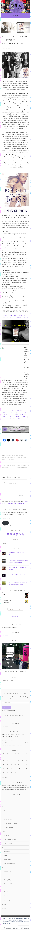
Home (3, 799)
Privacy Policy (7, 859)
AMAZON (7, 315)
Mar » (6, 777)
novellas (13, 457)
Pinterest (21, 417)
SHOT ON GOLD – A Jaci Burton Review (8, 466)
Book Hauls (7, 896)
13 (11, 765)
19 (7, 768)
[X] (20, 534)
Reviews (4, 807)
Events (6, 855)
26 (7, 772)
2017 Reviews (9, 827)
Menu (16, 15)
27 (11, 772)
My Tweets (5, 635)
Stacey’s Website (15, 411)
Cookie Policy (8, 923)
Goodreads (16, 419)
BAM (26, 317)
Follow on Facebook (15, 715)
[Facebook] (8, 534)
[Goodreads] (14, 534)
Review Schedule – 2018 (10, 823)
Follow (5, 523)
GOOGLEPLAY (9, 317)
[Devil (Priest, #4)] (26, 598)
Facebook (15, 616)
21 (15, 768)
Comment (21, 495)
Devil (4, 594)
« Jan (3, 777)
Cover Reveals (8, 819)
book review (9, 455)
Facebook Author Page (15, 415)
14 (15, 765)
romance (4, 459)
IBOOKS (23, 315)
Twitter (22, 413)
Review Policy (7, 851)
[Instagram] (11, 534)
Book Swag (7, 900)
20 (11, 768)
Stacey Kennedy (10, 459)
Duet (22, 455)
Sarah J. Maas (6, 602)
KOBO (20, 317)
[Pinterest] (17, 534)
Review (24, 457)
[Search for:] (15, 543)
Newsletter (9, 413)
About (3, 847)
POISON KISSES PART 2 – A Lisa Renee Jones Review (22, 466)
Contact (4, 904)
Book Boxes (7, 892)
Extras (3, 888)
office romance (19, 457)
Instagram (8, 417)
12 (7, 765)
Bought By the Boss (16, 455)
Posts (3, 831)
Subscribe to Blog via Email (15, 694)
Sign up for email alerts (15, 509)
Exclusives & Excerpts (10, 815)
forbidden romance (6, 457)
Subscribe (6, 707)
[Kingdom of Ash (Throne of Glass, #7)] (26, 602)
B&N (15, 315)
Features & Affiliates (9, 863)
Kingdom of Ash (7, 600)
